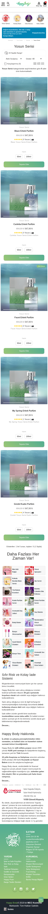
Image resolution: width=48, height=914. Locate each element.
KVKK (28, 877)
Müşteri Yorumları (33, 874)
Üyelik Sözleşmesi (33, 866)
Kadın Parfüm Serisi (17, 602)
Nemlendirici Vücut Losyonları (39, 622)
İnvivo (11, 909)
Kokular (28, 40)
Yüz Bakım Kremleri (16, 591)
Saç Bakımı (38, 612)
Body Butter (16, 622)
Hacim (24, 152)
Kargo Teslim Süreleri (12, 882)
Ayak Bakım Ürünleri (16, 643)
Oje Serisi (37, 581)
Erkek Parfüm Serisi (39, 602)
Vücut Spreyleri (37, 570)
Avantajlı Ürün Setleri (38, 664)
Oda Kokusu (29, 23)
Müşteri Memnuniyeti (34, 864)
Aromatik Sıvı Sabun (39, 653)
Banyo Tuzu (16, 654)
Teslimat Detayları (11, 869)
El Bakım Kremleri (37, 643)
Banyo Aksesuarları (17, 633)
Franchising (30, 872)
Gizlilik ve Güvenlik (11, 872)
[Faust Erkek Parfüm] (24, 309)
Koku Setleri (40, 23)
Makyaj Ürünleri (37, 633)
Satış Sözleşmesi (33, 869)
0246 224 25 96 (32, 837)
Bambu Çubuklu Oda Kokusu (39, 591)
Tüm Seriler (20, 40)
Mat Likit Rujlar (15, 570)
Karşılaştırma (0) (14, 64)
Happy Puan (9, 879)
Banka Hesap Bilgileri (34, 879)
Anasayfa (10, 40)
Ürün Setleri (8, 877)
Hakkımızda (31, 861)
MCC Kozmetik (35, 903)
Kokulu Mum (17, 23)
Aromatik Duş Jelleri (17, 612)
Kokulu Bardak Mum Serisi (17, 581)
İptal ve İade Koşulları (12, 861)
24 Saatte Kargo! (15, 53)
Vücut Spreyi (6, 23)
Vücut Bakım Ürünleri (17, 664)
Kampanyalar (9, 874)
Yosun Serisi (37, 40)
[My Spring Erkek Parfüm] (24, 380)
